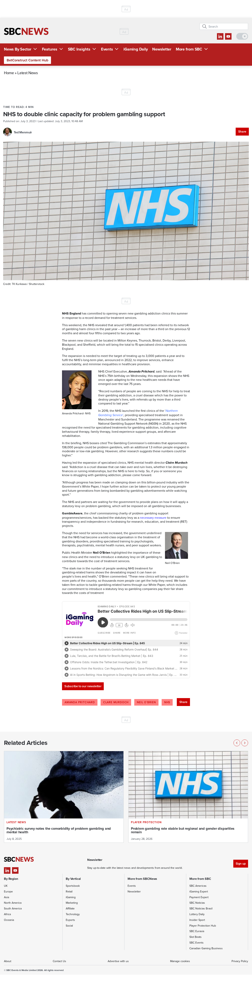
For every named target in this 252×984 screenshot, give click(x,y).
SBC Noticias (197, 903)
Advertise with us (118, 961)
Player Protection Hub (202, 926)
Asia (6, 897)
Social (69, 926)
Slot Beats (195, 937)
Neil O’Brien (146, 702)
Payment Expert (198, 897)
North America (12, 903)
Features (49, 49)
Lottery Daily (197, 914)
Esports (70, 920)
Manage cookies (180, 961)
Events (107, 49)
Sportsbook (73, 886)
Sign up (241, 863)
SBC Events (196, 943)
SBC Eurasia (196, 931)
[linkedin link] (220, 36)
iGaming (71, 897)
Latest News (27, 73)
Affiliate (70, 908)
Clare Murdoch (116, 702)
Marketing (72, 903)
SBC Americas (198, 886)
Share (242, 131)
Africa (7, 914)
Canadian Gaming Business (206, 948)
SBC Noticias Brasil (200, 908)
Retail (69, 891)
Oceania (9, 920)
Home (9, 73)
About (7, 961)
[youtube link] (228, 36)
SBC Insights (79, 49)
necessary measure (153, 517)
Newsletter (161, 49)
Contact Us (59, 961)
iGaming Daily (135, 49)
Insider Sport (197, 920)
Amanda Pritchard (80, 702)
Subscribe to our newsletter (82, 686)
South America (13, 908)
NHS (167, 702)
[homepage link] (26, 31)
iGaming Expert (198, 891)
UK (5, 886)
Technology (73, 914)
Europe (8, 891)
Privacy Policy (240, 961)
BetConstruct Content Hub (27, 60)
